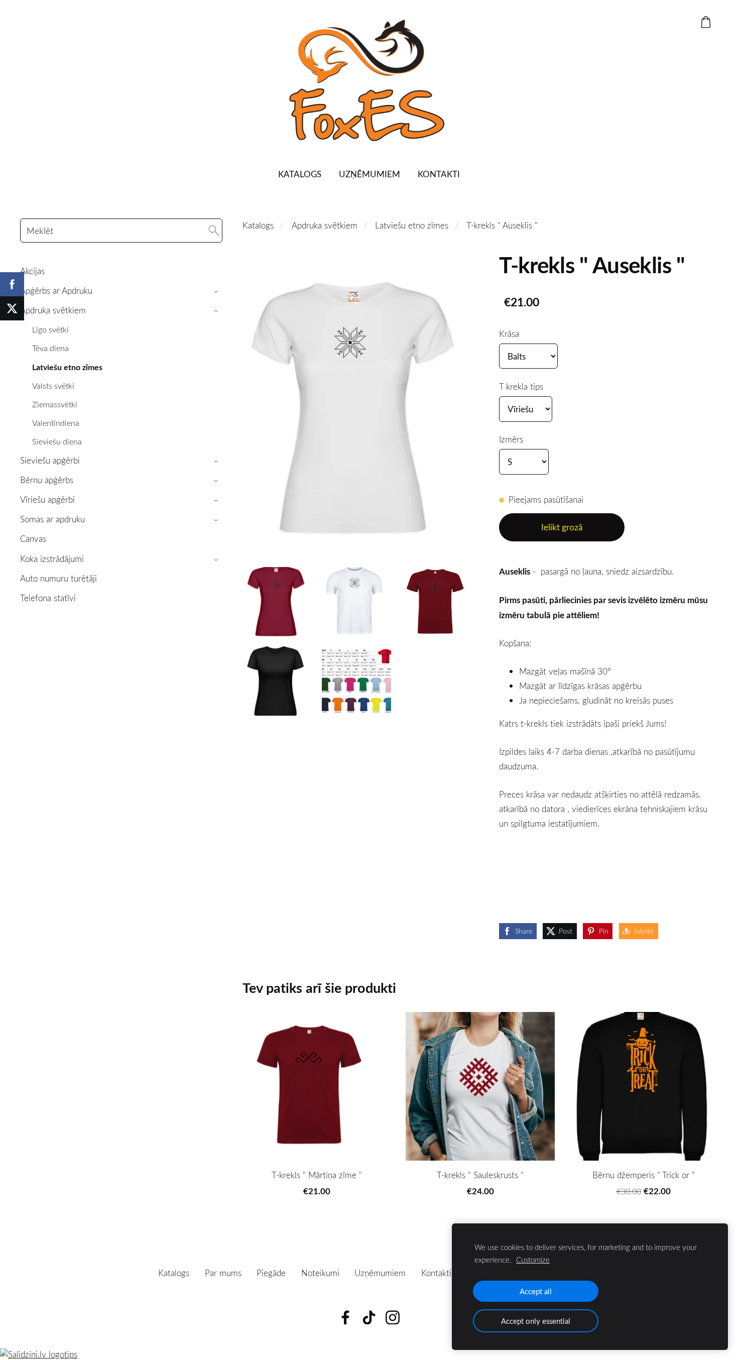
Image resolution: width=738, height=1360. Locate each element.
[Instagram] (392, 1317)
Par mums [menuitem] (223, 1273)
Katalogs (258, 225)
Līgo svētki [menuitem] (50, 329)
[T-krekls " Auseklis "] (277, 601)
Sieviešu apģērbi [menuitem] (50, 460)
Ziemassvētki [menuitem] (54, 404)
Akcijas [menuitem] (32, 271)
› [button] (217, 291)
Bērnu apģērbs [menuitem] (46, 480)
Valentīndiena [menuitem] (55, 422)
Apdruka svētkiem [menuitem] (53, 310)
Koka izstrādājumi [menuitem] (52, 558)
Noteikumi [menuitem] (320, 1273)
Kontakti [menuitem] (439, 174)
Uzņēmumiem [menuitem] (369, 174)
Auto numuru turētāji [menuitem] (58, 578)
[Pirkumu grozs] (706, 22)
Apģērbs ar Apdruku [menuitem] (56, 290)
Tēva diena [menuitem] (50, 348)
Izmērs (511, 439)
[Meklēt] (214, 231)
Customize (533, 1260)
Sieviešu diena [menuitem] (57, 441)
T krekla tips (521, 386)
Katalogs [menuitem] (299, 174)
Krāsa (509, 333)
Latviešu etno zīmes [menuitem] (67, 367)
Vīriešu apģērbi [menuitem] (47, 499)
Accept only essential (535, 1320)
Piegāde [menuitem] (271, 1273)
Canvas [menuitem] (33, 538)
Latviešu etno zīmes (411, 225)
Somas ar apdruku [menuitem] (52, 519)
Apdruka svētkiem (324, 225)
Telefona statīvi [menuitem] (48, 598)
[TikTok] (369, 1317)
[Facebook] (345, 1317)
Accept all (536, 1291)
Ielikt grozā (561, 527)
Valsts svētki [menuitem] (53, 385)
